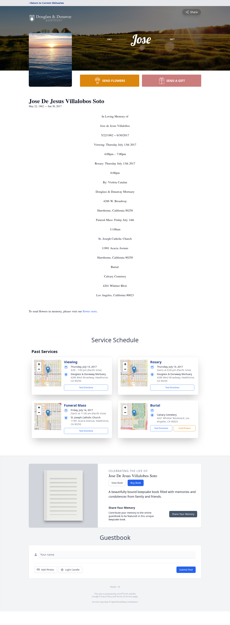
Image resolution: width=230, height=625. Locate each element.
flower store (90, 311)
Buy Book (135, 482)
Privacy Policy (105, 596)
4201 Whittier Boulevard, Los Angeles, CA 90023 (173, 419)
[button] (48, 369)
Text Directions (86, 387)
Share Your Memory (183, 514)
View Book (117, 482)
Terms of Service (124, 596)
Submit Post (186, 569)
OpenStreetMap (118, 601)
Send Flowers (184, 428)
